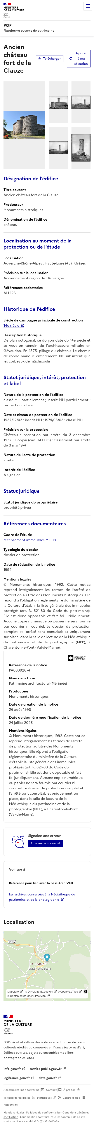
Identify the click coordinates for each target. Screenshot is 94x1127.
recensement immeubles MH (27, 540)
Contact (51, 1090)
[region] (47, 966)
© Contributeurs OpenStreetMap (26, 996)
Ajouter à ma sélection (81, 58)
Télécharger (52, 58)
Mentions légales (13, 1113)
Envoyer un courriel (45, 843)
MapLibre (13, 991)
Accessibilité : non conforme (21, 1090)
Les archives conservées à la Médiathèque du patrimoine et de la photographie (42, 897)
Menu (88, 6)
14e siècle (11, 325)
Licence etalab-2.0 (27, 1121)
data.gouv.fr (48, 1078)
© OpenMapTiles (68, 991)
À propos (69, 1090)
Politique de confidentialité (43, 1113)
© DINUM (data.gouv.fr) (39, 991)
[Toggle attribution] (85, 991)
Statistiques (44, 1098)
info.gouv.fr (12, 1069)
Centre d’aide (71, 1098)
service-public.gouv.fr (46, 1069)
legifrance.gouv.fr (16, 1078)
